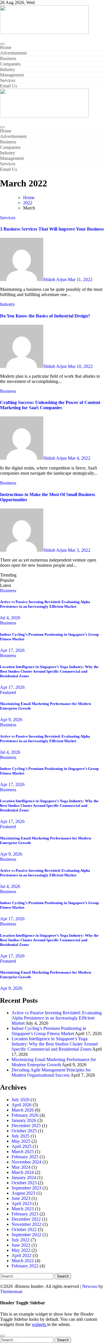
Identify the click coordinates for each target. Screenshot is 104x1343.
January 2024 (24, 1177)
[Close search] (2, 1336)
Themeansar (11, 1291)
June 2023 (21, 1198)
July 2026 (20, 1099)
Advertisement (13, 52)
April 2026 (21, 1104)
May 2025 (21, 1141)
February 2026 (25, 1115)
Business (8, 58)
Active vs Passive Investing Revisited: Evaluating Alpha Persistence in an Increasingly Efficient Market (45, 604)
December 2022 (26, 1219)
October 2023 (24, 1182)
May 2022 (21, 1250)
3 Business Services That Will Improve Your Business (52, 229)
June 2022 (21, 1245)
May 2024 (21, 1167)
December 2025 (26, 1125)
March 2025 (23, 1151)
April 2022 (21, 1255)
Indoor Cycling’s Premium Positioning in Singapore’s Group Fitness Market (49, 1031)
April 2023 (21, 1203)
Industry (7, 69)
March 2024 (23, 1172)
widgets (39, 1324)
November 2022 (26, 1224)
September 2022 (26, 1234)
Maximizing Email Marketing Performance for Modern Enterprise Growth (54, 1062)
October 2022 (24, 1229)
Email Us (8, 85)
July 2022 (20, 1239)
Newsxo (89, 1286)
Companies (10, 63)
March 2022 (23, 1260)
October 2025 (24, 1130)
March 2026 (23, 1110)
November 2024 (26, 1161)
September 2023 (26, 1187)
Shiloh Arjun (55, 279)
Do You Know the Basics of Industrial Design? (45, 315)
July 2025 (20, 1135)
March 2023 (23, 1208)
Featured (8, 692)
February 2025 (25, 1156)
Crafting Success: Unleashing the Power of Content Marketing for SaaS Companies (50, 405)
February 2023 (25, 1213)
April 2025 (21, 1146)
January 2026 (24, 1120)
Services (7, 80)
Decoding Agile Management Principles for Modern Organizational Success (51, 1072)
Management (12, 74)
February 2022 (25, 1265)
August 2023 (23, 1193)
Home (5, 47)
